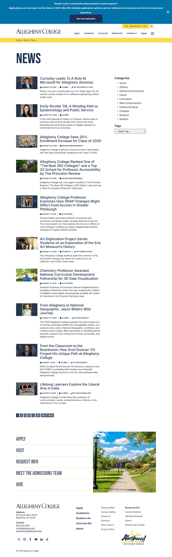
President (124, 111)
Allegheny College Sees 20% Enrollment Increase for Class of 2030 (70, 139)
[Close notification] (167, 11)
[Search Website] (151, 26)
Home (18, 40)
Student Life (117, 33)
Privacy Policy (107, 529)
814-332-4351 (23, 525)
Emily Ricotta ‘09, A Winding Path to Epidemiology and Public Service (69, 108)
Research (124, 115)
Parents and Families (135, 525)
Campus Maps (108, 507)
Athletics (131, 33)
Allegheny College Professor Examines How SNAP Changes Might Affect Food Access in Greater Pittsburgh (70, 203)
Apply (77, 33)
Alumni (122, 83)
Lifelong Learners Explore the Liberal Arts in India (69, 386)
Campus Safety (108, 512)
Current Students (133, 512)
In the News (125, 99)
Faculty (123, 95)
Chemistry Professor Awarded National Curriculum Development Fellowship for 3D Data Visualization (69, 275)
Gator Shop (106, 525)
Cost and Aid (83, 523)
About (144, 33)
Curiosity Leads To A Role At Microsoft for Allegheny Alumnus (66, 80)
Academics (89, 33)
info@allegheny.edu (25, 528)
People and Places (128, 107)
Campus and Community (131, 91)
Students (123, 119)
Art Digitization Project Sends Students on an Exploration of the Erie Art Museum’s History (70, 243)
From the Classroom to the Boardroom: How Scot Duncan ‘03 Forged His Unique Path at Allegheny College (69, 352)
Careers (104, 516)
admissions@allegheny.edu (29, 531)
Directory (105, 520)
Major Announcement (130, 103)
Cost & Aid (102, 33)
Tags (117, 125)
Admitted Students (133, 516)
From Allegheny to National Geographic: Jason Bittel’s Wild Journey (65, 309)
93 (38, 415)
